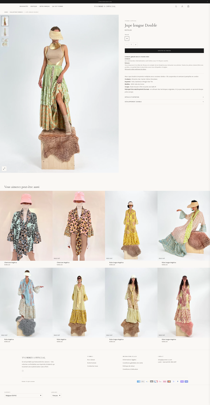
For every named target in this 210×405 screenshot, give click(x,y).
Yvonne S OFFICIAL (34, 357)
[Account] (182, 6)
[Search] (176, 6)
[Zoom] (4, 168)
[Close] (207, 2)
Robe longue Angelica (116, 262)
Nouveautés (24, 6)
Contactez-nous (92, 366)
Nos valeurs (91, 360)
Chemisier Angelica (10, 262)
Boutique (34, 6)
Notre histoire (91, 363)
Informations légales (129, 360)
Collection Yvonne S (16, 12)
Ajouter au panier (164, 50)
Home (6, 12)
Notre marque (45, 6)
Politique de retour (129, 366)
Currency (7, 392)
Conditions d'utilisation (130, 369)
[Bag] (188, 6)
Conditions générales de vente (133, 363)
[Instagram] (23, 371)
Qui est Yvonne (57, 6)
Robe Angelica (9, 339)
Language (54, 392)
